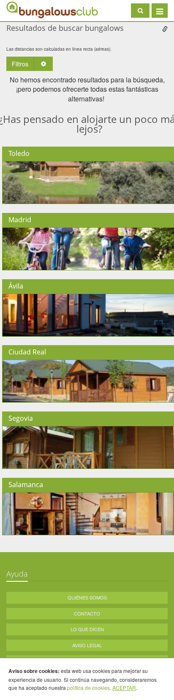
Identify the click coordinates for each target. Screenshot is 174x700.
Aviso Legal (87, 645)
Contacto (87, 613)
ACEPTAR (124, 687)
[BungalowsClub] (27, 9)
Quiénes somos (87, 597)
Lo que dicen (87, 629)
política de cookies (88, 687)
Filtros (20, 64)
